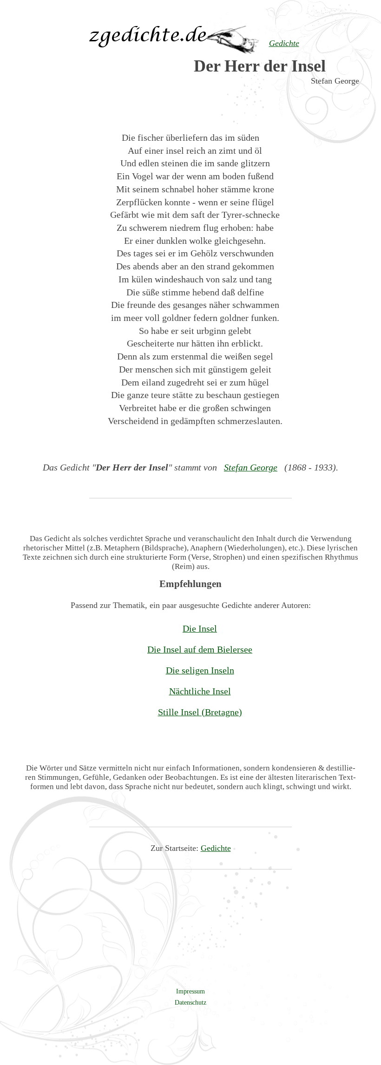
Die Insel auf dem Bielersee (199, 649)
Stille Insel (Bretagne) (200, 712)
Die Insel (200, 628)
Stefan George (250, 467)
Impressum (190, 991)
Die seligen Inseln (200, 670)
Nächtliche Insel (200, 691)
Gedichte (216, 848)
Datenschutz (190, 1002)
